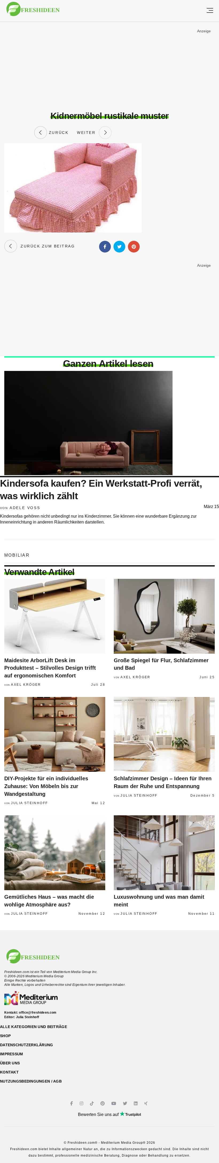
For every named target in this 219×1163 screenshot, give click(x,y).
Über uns (10, 1063)
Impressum (11, 1054)
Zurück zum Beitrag (46, 246)
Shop (5, 1036)
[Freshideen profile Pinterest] (103, 1103)
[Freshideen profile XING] (146, 1103)
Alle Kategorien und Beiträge (33, 1027)
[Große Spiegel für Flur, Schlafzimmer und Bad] (164, 616)
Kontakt (9, 1072)
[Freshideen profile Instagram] (82, 1103)
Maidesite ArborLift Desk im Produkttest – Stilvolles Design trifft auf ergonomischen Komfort (50, 668)
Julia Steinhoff (29, 803)
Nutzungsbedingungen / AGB (31, 1081)
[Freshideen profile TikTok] (92, 1103)
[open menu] (210, 11)
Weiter (88, 132)
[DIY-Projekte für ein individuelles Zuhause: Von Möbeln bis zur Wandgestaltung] (54, 734)
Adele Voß (25, 508)
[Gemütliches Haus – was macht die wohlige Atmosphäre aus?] (54, 852)
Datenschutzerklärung (26, 1045)
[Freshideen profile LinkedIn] (136, 1103)
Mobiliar (17, 555)
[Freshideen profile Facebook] (72, 1103)
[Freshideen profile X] (125, 1103)
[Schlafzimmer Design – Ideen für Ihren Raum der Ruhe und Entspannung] (164, 734)
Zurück (57, 132)
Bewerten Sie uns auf (99, 1114)
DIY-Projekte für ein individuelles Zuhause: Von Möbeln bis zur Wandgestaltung (46, 786)
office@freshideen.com (38, 1012)
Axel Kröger (26, 685)
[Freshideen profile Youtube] (114, 1103)
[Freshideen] (33, 12)
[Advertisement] (109, 66)
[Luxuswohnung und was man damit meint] (164, 852)
